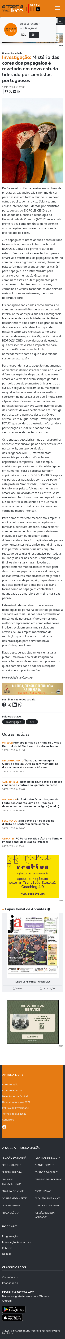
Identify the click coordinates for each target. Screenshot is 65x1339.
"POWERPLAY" (43, 1191)
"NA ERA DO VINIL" (13, 1191)
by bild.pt (7, 1333)
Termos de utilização (14, 1113)
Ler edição (48, 988)
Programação (10, 1236)
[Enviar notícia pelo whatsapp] (18, 91)
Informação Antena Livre (16, 1242)
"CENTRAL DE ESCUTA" (48, 1157)
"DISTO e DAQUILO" (46, 1172)
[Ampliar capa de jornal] (32, 945)
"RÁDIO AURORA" (12, 1172)
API (32, 722)
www (18, 988)
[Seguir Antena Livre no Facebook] (4, 1127)
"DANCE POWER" (44, 1165)
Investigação (13, 722)
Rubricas (7, 1248)
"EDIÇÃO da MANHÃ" (14, 1157)
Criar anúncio (10, 1283)
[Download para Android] (30, 1309)
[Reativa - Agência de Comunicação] (33, 876)
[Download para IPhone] (32, 1317)
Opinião (6, 1253)
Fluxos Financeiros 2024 (16, 1102)
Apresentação (10, 1084)
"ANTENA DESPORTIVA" (48, 1179)
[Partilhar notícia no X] (10, 91)
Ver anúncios (10, 1277)
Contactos (8, 1119)
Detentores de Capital (15, 1096)
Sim (34, 34)
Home (5, 53)
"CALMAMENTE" (11, 1205)
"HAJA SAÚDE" (10, 1212)
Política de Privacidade (15, 1108)
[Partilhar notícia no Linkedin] (15, 91)
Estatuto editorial (12, 1090)
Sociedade (16, 53)
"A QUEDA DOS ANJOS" (48, 1198)
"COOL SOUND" (11, 1165)
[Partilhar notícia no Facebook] (6, 91)
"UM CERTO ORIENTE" (47, 1205)
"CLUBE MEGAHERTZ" (14, 1198)
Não (23, 34)
